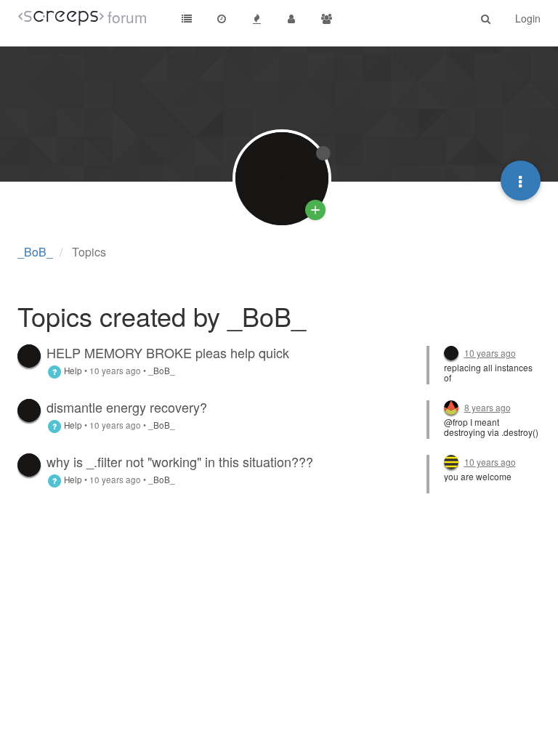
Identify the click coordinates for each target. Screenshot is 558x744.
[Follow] (315, 210)
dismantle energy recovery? (126, 406)
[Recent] (221, 18)
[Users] (291, 18)
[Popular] (256, 18)
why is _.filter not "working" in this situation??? (179, 461)
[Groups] (326, 18)
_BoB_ (161, 370)
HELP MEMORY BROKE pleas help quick (167, 352)
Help (72, 370)
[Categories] (186, 18)
